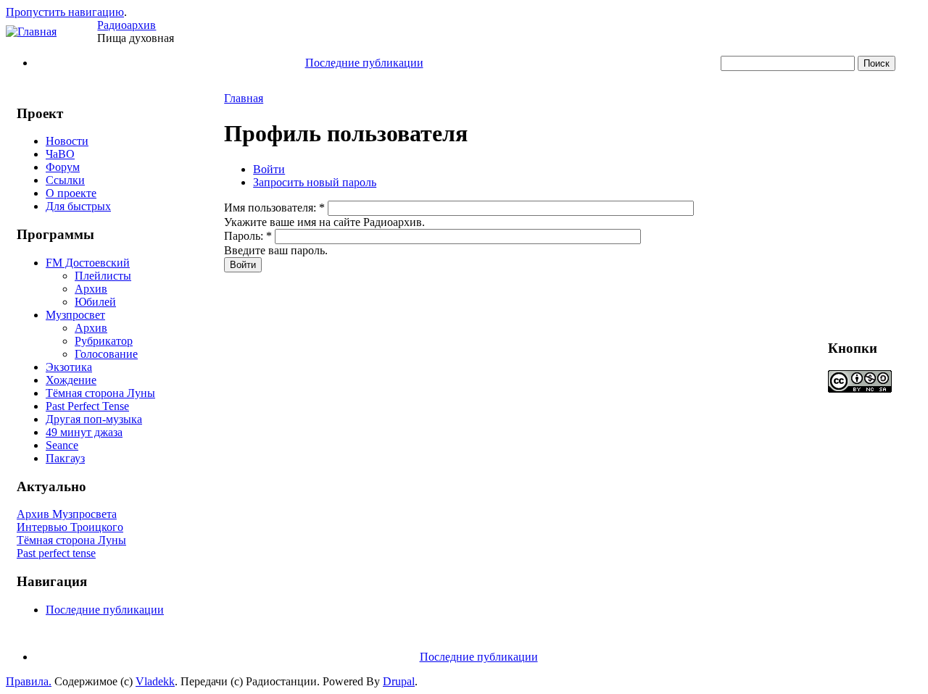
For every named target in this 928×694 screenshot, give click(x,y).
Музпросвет (75, 315)
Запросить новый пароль (314, 182)
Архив (91, 289)
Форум (63, 167)
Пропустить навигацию (65, 12)
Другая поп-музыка (94, 419)
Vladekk (155, 681)
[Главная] (31, 31)
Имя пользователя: (274, 207)
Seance (62, 445)
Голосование (106, 354)
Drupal (399, 681)
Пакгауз (65, 458)
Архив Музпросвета (67, 514)
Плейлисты (103, 275)
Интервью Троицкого (70, 527)
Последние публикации (364, 63)
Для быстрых (78, 206)
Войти (269, 169)
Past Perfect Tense (87, 406)
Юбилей (95, 302)
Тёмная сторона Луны (100, 393)
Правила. (28, 681)
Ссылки (65, 180)
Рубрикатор (104, 341)
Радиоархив (126, 25)
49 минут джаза (84, 432)
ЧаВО (60, 154)
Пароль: (248, 236)
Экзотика (69, 367)
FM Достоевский (88, 262)
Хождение (71, 380)
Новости (67, 141)
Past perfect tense (56, 553)
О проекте (71, 193)
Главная (243, 98)
